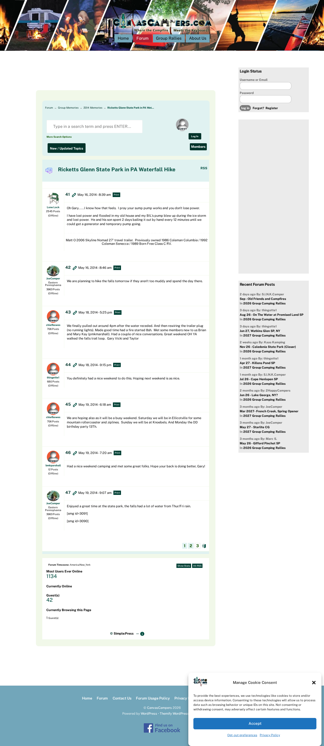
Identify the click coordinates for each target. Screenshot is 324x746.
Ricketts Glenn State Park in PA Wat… (130, 107)
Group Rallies (168, 38)
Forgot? (258, 108)
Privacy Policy (270, 735)
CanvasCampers (159, 708)
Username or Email (254, 80)
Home (123, 38)
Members (198, 147)
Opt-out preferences (242, 735)
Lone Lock (53, 207)
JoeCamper (53, 278)
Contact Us (122, 698)
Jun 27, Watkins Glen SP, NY (260, 331)
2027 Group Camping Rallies (264, 335)
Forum (142, 38)
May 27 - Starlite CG (255, 427)
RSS (203, 168)
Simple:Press (124, 633)
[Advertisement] (119, 78)
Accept (255, 723)
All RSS (197, 565)
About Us (197, 38)
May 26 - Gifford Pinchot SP (260, 443)
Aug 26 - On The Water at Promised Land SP (271, 315)
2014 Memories (93, 107)
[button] (313, 682)
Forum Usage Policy (153, 698)
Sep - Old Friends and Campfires (263, 299)
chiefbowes (53, 324)
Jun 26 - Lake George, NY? (259, 395)
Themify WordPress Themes (181, 713)
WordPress (149, 713)
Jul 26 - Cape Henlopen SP (259, 379)
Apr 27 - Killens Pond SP (257, 363)
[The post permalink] (74, 194)
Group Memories (68, 107)
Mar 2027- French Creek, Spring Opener (269, 411)
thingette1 (53, 377)
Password (247, 93)
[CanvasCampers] (162, 33)
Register (272, 108)
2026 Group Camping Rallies (264, 303)
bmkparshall (53, 465)
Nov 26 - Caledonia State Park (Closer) (268, 347)
